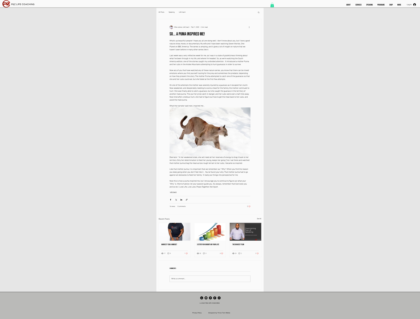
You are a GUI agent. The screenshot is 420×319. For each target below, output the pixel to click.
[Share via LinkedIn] (181, 200)
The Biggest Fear (238, 244)
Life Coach (182, 12)
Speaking (172, 12)
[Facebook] (214, 297)
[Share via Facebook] (171, 200)
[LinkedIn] (201, 297)
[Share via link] (187, 200)
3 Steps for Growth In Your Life (208, 244)
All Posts (161, 12)
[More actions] (249, 27)
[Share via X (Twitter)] (176, 200)
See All (259, 219)
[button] (272, 5)
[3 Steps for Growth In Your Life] (210, 232)
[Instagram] (219, 297)
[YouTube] (206, 297)
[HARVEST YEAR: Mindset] (174, 232)
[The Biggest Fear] (245, 232)
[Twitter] (210, 297)
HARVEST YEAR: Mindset (169, 244)
